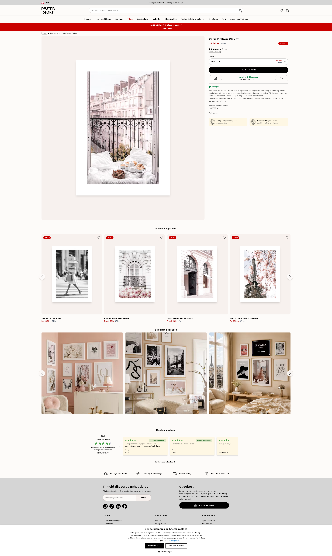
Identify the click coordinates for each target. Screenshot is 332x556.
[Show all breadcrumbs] (44, 33)
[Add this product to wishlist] (281, 78)
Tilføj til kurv (248, 70)
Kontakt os (207, 523)
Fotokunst (54, 33)
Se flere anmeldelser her (166, 462)
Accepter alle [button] (154, 546)
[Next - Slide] (290, 277)
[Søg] (240, 10)
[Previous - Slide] (42, 277)
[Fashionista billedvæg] (166, 373)
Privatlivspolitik (173, 540)
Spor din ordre (208, 520)
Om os (158, 520)
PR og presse (160, 523)
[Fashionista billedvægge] (249, 373)
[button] (166, 551)
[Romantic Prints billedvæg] (82, 373)
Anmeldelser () (215, 52)
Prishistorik (213, 113)
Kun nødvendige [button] (176, 546)
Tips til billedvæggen (114, 520)
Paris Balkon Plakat (69, 33)
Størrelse (212, 57)
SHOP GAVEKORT (206, 505)
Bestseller (109, 523)
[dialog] (166, 540)
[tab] (281, 10)
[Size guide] (215, 78)
